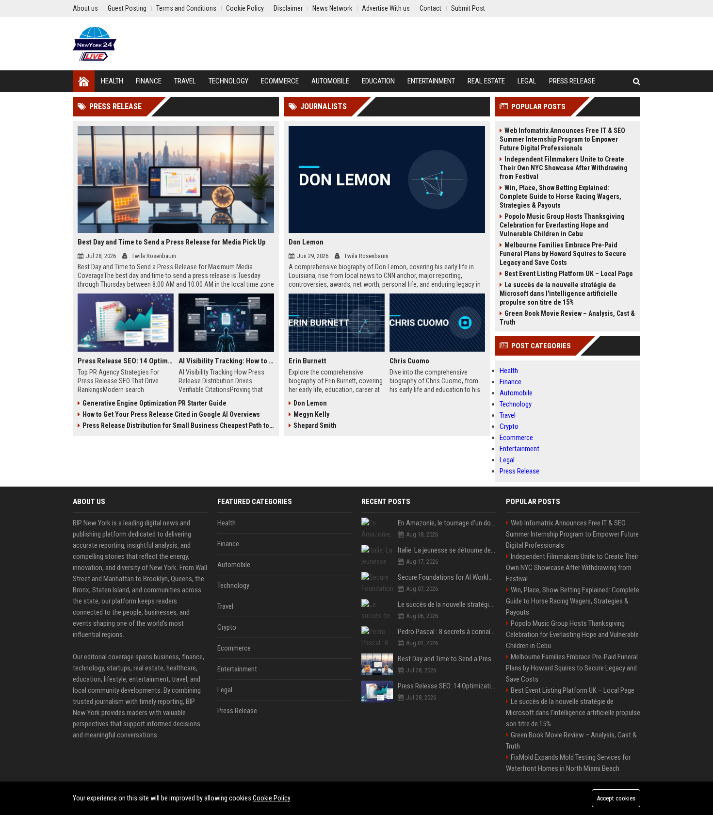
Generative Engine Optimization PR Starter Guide (154, 403)
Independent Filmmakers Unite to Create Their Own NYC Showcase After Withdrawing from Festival (564, 167)
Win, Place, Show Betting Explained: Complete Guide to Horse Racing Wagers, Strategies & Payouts (560, 196)
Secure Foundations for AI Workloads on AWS (447, 577)
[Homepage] (84, 81)
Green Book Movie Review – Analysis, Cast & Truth (567, 318)
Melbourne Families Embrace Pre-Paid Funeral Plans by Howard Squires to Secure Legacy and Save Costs (563, 253)
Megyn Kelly (311, 414)
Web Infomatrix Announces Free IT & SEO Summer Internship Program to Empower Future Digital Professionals (562, 139)
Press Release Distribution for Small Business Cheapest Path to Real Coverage (178, 425)
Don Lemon (306, 242)
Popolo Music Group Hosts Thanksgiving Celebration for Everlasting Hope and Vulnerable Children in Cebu (562, 225)
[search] (636, 81)
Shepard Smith (315, 425)
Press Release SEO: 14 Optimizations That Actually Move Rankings (126, 361)
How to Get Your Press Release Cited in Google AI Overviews (171, 414)
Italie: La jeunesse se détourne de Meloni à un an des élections (447, 550)
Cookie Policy (272, 798)
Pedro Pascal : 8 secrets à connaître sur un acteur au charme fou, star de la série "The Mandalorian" (447, 631)
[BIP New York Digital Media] (94, 44)
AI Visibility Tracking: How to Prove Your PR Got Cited (226, 361)
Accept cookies (616, 798)
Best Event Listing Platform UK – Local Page (568, 273)
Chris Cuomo (409, 361)
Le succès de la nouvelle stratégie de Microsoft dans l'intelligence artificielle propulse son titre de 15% (558, 293)
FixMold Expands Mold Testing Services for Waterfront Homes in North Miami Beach (568, 763)
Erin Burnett (307, 361)
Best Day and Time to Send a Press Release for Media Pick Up (172, 242)
